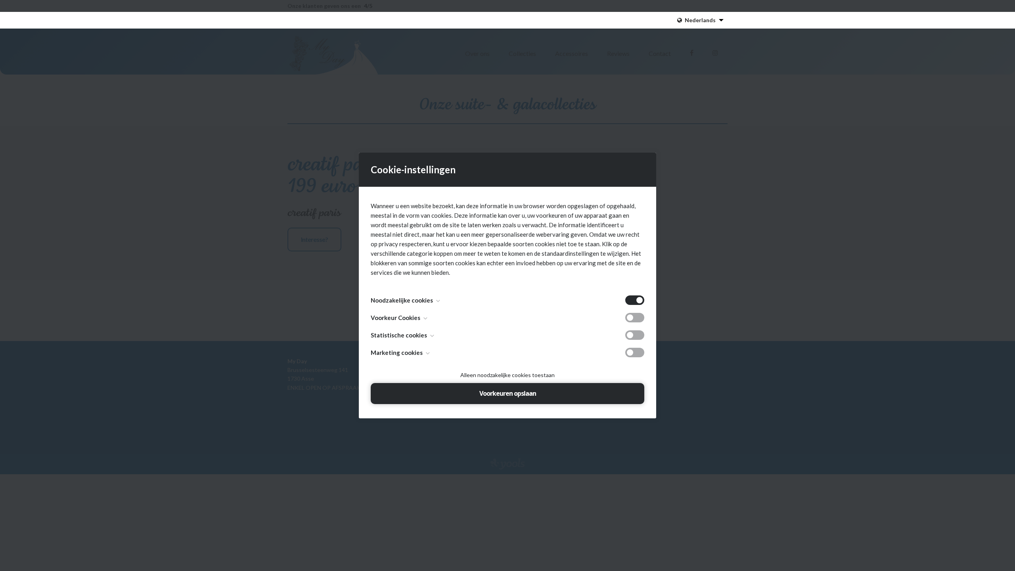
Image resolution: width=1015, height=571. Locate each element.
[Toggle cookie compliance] (634, 317)
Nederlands (700, 20)
